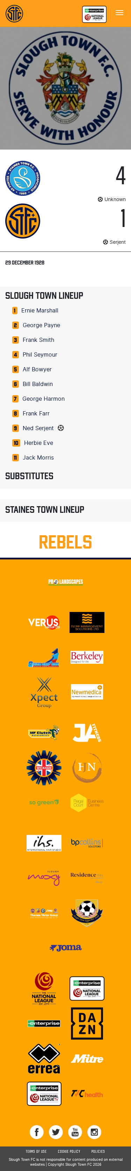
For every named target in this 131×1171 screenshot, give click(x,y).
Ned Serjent (38, 428)
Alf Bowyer (37, 369)
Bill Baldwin (38, 384)
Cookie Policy (69, 1151)
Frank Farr (36, 413)
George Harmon (43, 399)
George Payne (41, 325)
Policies (98, 1151)
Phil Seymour (40, 355)
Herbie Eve (38, 443)
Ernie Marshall (39, 311)
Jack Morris (38, 458)
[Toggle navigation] (119, 11)
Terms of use (36, 1151)
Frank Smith (38, 340)
